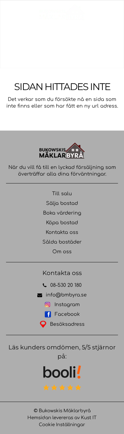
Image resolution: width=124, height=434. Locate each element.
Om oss (62, 251)
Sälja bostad (62, 203)
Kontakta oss (62, 232)
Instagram (67, 304)
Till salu (62, 193)
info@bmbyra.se (66, 295)
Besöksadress (67, 324)
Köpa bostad (62, 222)
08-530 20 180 (66, 285)
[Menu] (108, 14)
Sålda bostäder (62, 242)
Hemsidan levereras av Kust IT (62, 417)
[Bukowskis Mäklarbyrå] (62, 12)
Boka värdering (62, 213)
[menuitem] (108, 14)
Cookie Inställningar (62, 424)
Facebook (67, 314)
